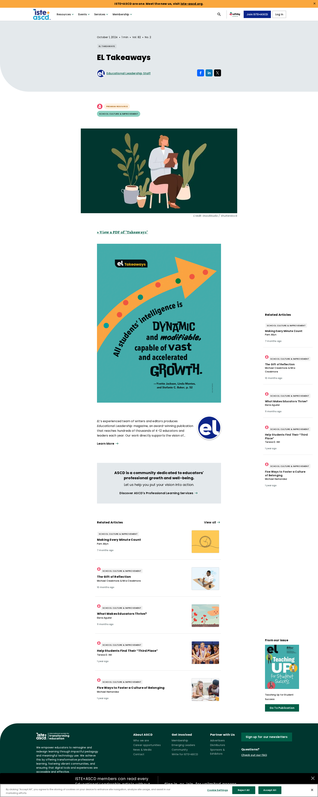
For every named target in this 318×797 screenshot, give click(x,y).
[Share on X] (217, 72)
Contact (138, 754)
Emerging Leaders (183, 745)
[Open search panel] (219, 14)
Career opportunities (147, 745)
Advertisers (217, 740)
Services (99, 14)
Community (180, 750)
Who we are (141, 740)
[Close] (312, 790)
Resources (64, 14)
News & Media (142, 750)
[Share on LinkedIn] (209, 72)
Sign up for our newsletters (266, 737)
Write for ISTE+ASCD (185, 754)
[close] (314, 3)
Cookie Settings (217, 790)
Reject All (244, 790)
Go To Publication (282, 708)
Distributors (217, 745)
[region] (159, 790)
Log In (279, 14)
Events (82, 14)
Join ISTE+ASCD (257, 14)
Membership (121, 14)
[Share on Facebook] (200, 72)
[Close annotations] (313, 778)
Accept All (269, 790)
